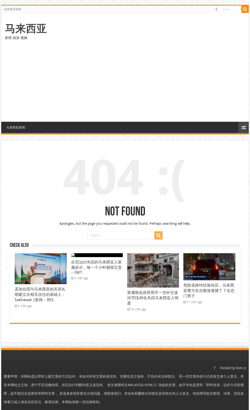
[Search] (245, 9)
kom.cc (241, 368)
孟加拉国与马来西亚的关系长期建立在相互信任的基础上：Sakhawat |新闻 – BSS (40, 294)
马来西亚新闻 (12, 9)
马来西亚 (26, 28)
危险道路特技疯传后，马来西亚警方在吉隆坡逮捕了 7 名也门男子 (208, 290)
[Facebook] (216, 9)
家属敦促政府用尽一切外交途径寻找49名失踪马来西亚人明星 (152, 298)
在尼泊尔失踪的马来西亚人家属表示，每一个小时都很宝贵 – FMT (96, 267)
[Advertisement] (125, 80)
